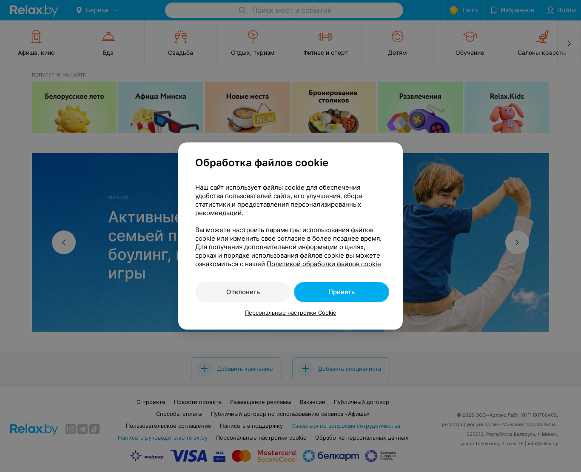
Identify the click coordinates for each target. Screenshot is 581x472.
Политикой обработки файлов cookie (324, 264)
